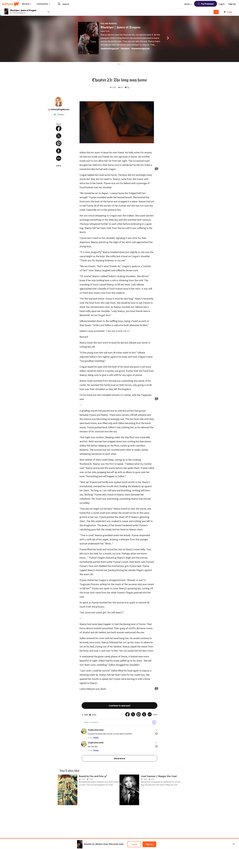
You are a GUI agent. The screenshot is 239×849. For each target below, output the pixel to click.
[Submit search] (59, 4)
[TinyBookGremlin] (84, 731)
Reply (95, 737)
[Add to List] (216, 12)
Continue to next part (119, 705)
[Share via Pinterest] (58, 143)
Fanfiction (105, 31)
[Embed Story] (58, 158)
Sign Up (149, 844)
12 (128, 87)
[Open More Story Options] (58, 166)
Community (43, 3)
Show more (119, 758)
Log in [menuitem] (222, 3)
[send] (154, 722)
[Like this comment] (156, 734)
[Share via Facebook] (58, 128)
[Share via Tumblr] (58, 151)
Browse (26, 3)
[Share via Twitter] (58, 136)
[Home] (10, 4)
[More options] (156, 730)
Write (187, 4)
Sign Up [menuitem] (232, 3)
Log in (134, 844)
